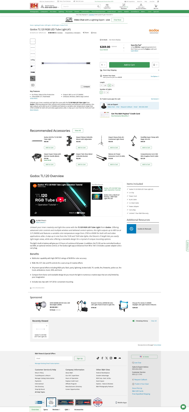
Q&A (67, 409)
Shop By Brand (40, 389)
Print (94, 33)
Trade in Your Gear (142, 384)
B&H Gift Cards (137, 391)
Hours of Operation (72, 378)
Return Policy (39, 373)
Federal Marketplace (103, 373)
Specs (46, 409)
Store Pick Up (137, 388)
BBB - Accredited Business (40, 402)
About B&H (69, 373)
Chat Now (117, 20)
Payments (38, 381)
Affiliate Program (71, 384)
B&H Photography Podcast (104, 386)
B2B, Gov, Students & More (46, 1)
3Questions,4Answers (72, 33)
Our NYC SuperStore (72, 375)
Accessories (78, 409)
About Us (139, 1)
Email (38, 358)
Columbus (91, 14)
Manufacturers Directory (74, 386)
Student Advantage (102, 375)
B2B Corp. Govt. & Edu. (103, 378)
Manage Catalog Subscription (44, 378)
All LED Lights (55, 25)
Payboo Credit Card (72, 381)
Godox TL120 (64, 25)
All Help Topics (40, 392)
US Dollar (146, 357)
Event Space (100, 381)
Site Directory (39, 386)
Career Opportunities (73, 389)
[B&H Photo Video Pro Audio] (35, 6)
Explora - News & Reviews (104, 384)
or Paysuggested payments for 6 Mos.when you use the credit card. (144, 48)
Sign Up (80, 358)
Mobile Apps (122, 402)
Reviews (56, 409)
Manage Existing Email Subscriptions (47, 363)
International (39, 384)
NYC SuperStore (131, 1)
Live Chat (152, 1)
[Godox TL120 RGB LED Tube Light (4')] (66, 63)
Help (146, 1)
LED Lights (48, 25)
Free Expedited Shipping (141, 394)
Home (31, 25)
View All (78, 131)
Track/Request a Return (42, 375)
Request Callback (140, 379)
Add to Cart (129, 64)
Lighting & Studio (39, 25)
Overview (35, 409)
